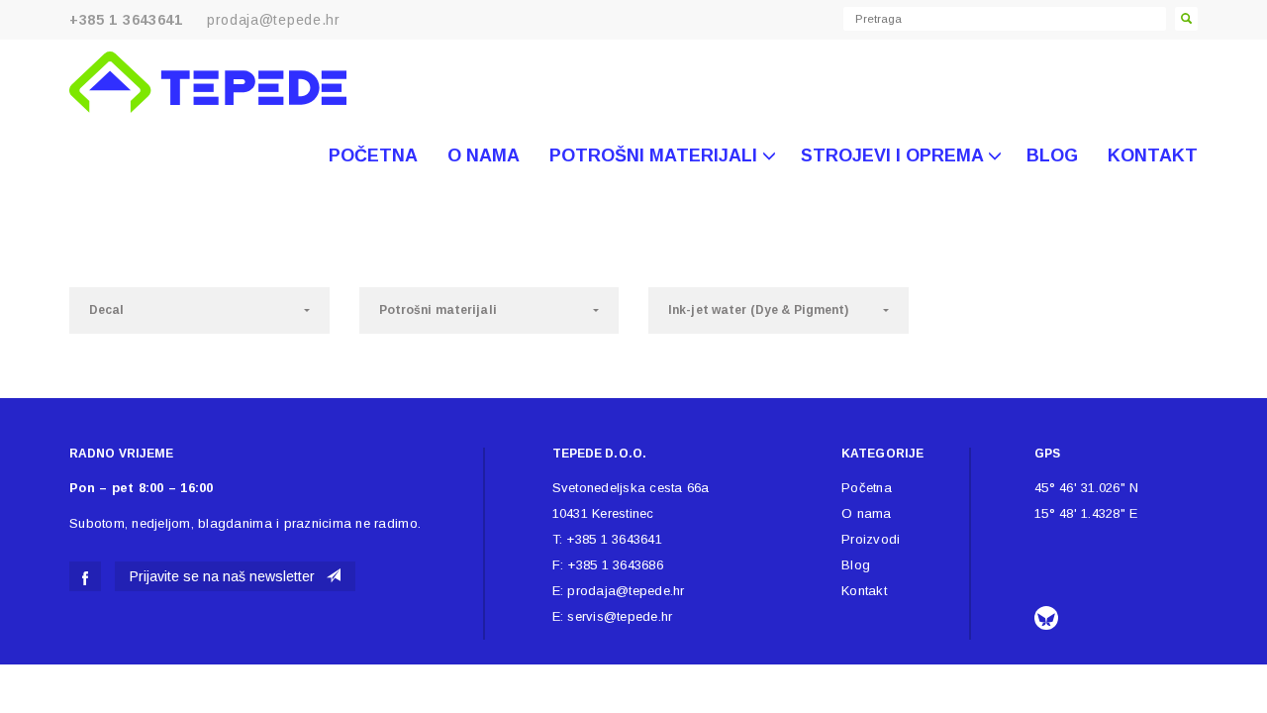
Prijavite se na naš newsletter (228, 576)
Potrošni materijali (438, 310)
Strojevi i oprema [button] (894, 155)
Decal (107, 310)
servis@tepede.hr (619, 616)
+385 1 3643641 (614, 539)
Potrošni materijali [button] (655, 155)
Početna (373, 155)
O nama (483, 155)
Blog (1052, 155)
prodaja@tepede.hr (274, 20)
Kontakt (1153, 155)
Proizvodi (870, 539)
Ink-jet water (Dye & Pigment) (758, 310)
